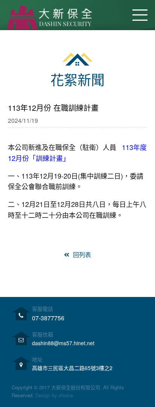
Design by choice (54, 395)
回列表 (82, 254)
